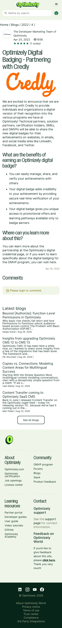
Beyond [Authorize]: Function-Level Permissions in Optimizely (28, 315)
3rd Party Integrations (31, 621)
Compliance (31, 617)
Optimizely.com (14, 469)
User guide (11, 521)
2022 (25, 24)
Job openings (13, 480)
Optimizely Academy (11, 535)
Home (4, 24)
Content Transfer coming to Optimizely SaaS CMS (22, 395)
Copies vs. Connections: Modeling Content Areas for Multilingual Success (27, 367)
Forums (38, 468)
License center (14, 484)
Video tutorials (14, 525)
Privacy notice (31, 606)
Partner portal (13, 512)
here (53, 262)
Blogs (15, 24)
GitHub (9, 529)
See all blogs (31, 420)
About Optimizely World (31, 603)
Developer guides (16, 516)
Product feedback (45, 481)
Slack (37, 477)
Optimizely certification (12, 475)
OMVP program (43, 464)
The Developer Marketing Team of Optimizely (34, 33)
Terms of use (31, 610)
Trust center (31, 614)
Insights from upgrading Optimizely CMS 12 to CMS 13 (28, 340)
